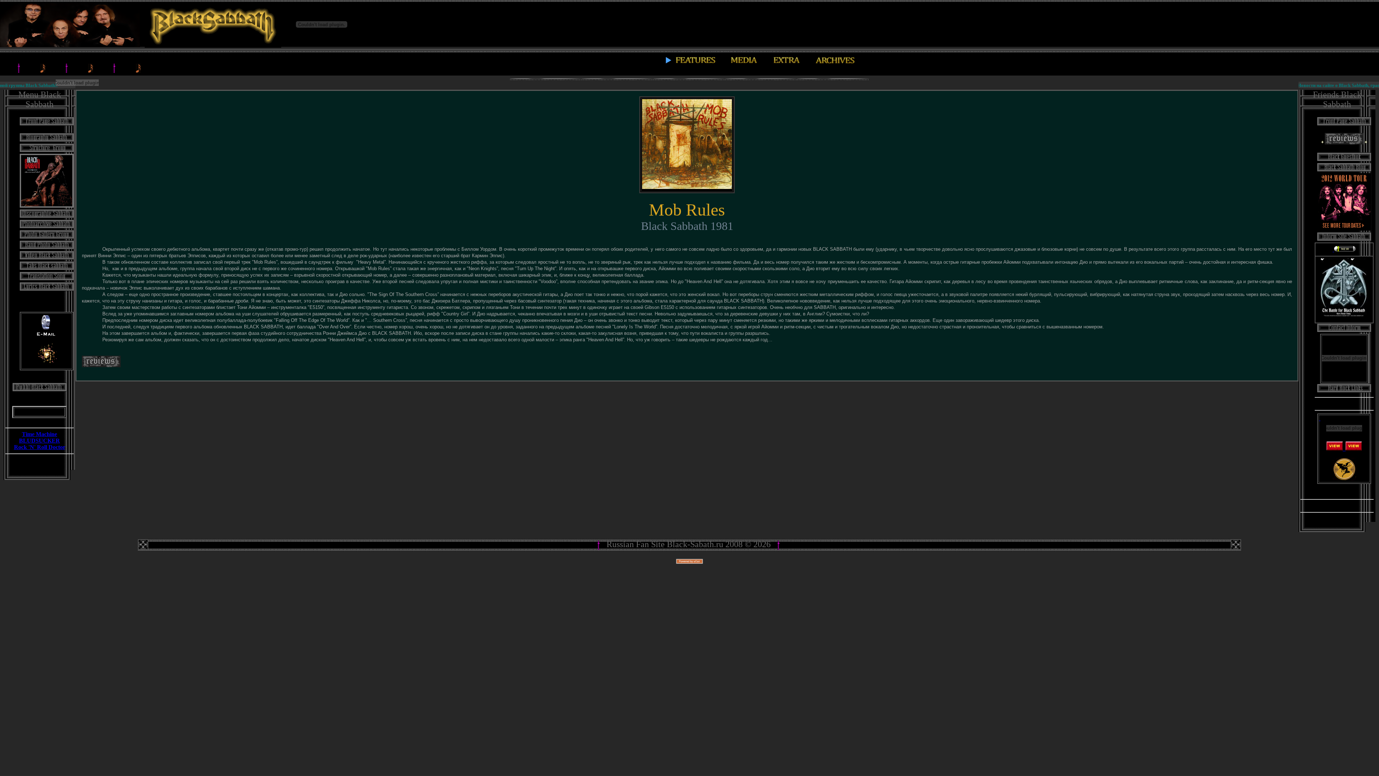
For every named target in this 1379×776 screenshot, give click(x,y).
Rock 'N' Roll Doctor (39, 447)
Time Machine (39, 434)
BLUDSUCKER (39, 441)
